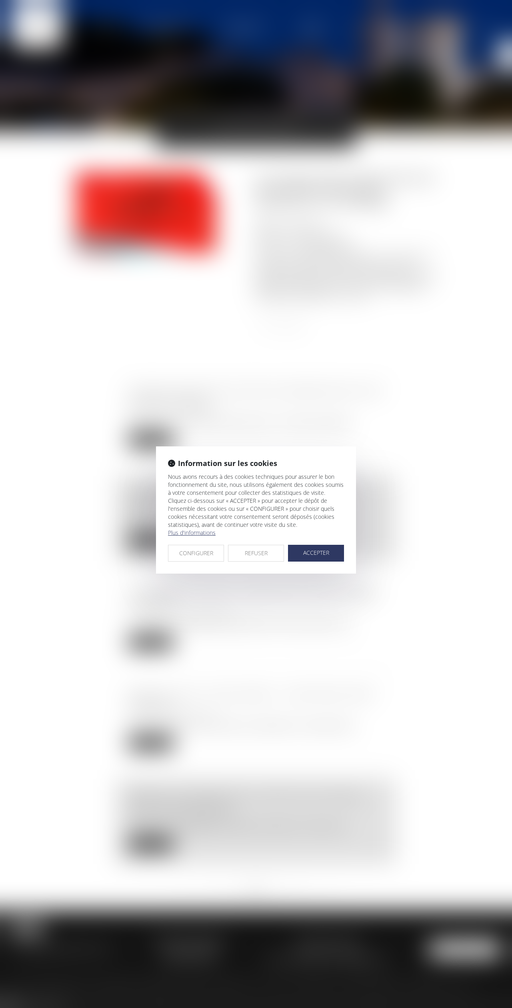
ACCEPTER (316, 552)
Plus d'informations (192, 532)
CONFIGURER (196, 553)
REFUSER (256, 553)
